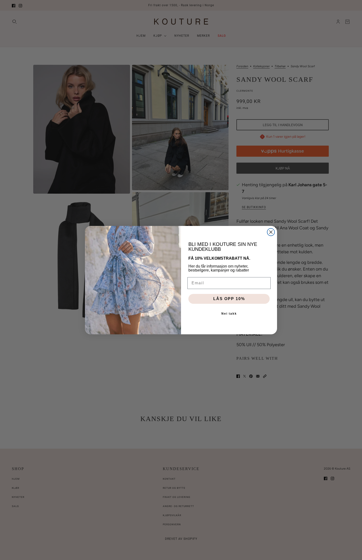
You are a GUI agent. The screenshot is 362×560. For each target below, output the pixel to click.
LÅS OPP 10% (229, 299)
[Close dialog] (271, 232)
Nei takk (229, 313)
